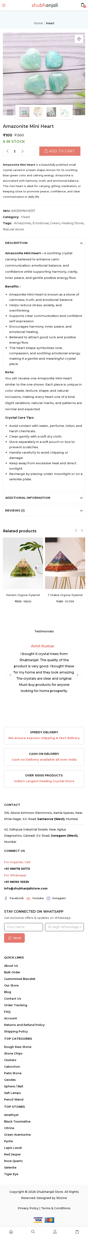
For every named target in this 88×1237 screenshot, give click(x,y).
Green (55, 223)
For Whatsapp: (15, 875)
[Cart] (77, 1232)
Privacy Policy (28, 1208)
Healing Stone (72, 223)
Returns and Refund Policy (24, 1025)
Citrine (9, 1128)
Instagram (59, 898)
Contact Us (12, 998)
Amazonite (22, 223)
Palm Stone (12, 1073)
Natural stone (13, 229)
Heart (50, 23)
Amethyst (11, 1115)
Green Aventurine (17, 1135)
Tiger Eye (11, 1174)
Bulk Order (12, 972)
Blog (7, 992)
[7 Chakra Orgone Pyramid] (65, 563)
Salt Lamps (12, 1093)
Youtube (38, 898)
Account (10, 1018)
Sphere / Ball (13, 1086)
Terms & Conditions (55, 1208)
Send (17, 938)
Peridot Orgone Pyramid (23, 595)
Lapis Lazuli (13, 1148)
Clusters (10, 1060)
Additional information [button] (27, 498)
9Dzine (61, 1198)
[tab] (44, 243)
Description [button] (16, 243)
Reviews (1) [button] (15, 510)
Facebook (17, 898)
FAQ (7, 1012)
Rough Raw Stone (17, 1047)
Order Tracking (15, 1005)
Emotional (41, 223)
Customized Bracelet (19, 979)
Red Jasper (12, 1154)
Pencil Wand (13, 1099)
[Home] (11, 1232)
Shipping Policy (16, 1031)
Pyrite (8, 1141)
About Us (11, 966)
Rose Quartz (13, 1161)
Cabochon (12, 1066)
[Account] (55, 1232)
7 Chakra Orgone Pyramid (65, 595)
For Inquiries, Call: (17, 862)
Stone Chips (13, 1053)
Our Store (11, 985)
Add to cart (62, 151)
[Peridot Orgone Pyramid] (23, 563)
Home (38, 23)
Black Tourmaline (17, 1121)
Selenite (10, 1167)
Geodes (10, 1080)
